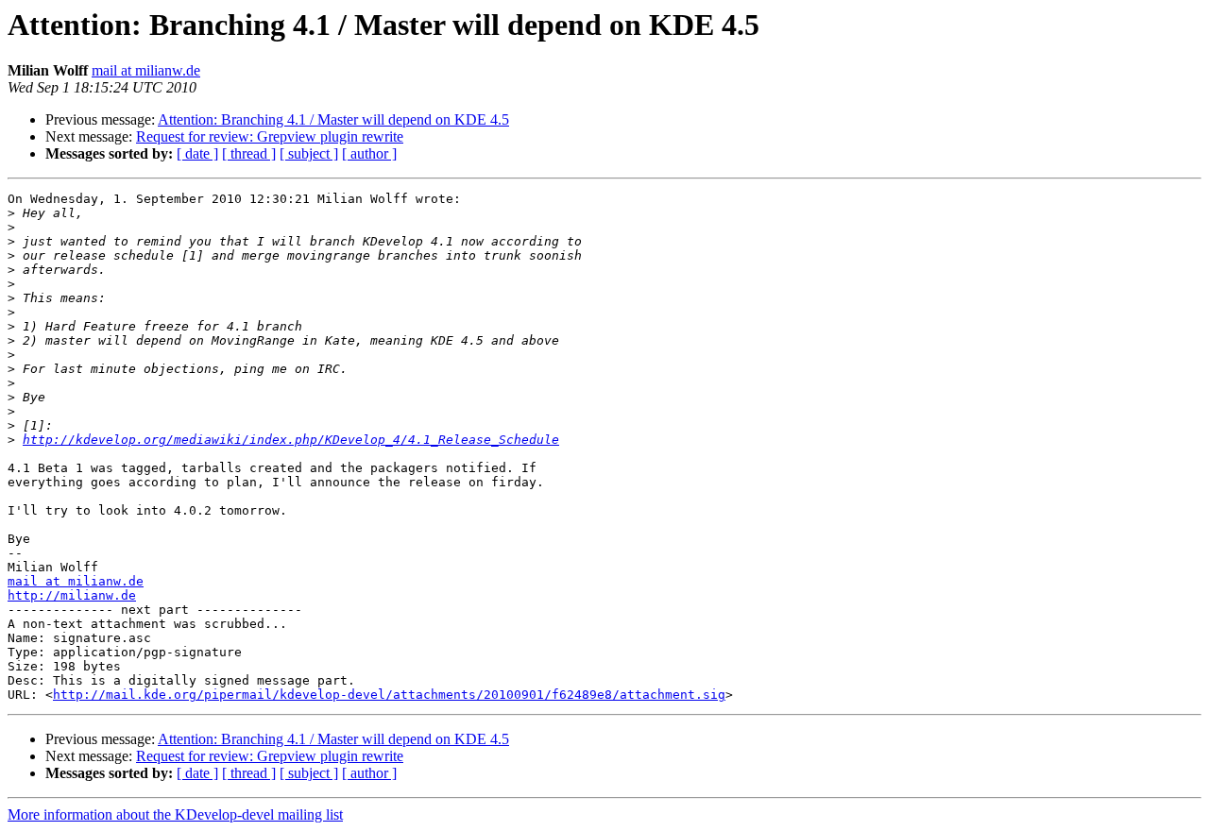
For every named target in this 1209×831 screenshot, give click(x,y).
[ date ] (197, 153)
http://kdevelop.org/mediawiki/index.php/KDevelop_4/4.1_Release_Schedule (291, 439)
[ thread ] (249, 153)
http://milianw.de (72, 595)
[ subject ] (309, 153)
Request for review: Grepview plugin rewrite (269, 136)
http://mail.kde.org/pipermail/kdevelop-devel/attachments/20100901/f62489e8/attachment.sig (389, 694)
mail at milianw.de (146, 70)
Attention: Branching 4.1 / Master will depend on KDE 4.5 (333, 119)
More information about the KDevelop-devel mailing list (175, 814)
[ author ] (369, 153)
